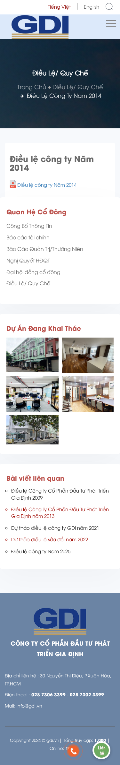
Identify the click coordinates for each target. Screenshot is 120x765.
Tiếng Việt (59, 6)
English (91, 6)
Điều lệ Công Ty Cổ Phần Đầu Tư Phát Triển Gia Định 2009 (60, 493)
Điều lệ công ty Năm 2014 (46, 184)
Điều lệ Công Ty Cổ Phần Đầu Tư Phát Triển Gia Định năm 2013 (60, 512)
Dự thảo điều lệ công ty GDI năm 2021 (55, 527)
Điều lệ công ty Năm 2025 (40, 551)
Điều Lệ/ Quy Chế (77, 86)
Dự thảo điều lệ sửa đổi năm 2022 (49, 539)
